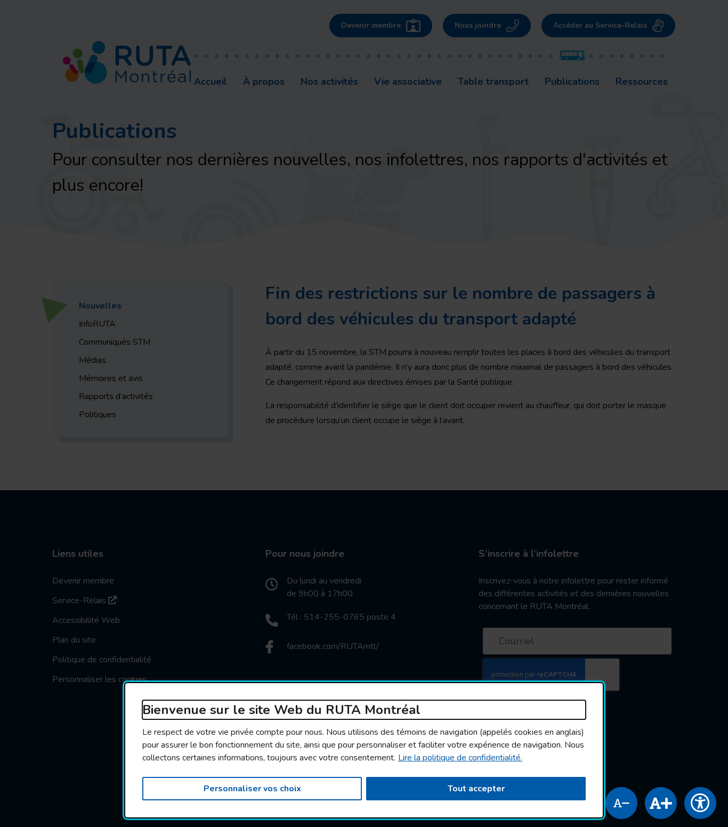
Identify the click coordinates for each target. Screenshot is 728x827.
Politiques (97, 414)
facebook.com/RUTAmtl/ (333, 646)
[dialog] (364, 750)
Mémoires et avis (111, 378)
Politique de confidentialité (101, 660)
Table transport (493, 81)
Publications (572, 81)
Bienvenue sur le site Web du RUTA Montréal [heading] (281, 709)
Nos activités (329, 81)
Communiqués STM (114, 342)
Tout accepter (476, 788)
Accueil (210, 81)
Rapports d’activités (116, 396)
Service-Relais (84, 600)
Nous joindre (478, 25)
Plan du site (74, 640)
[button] (621, 803)
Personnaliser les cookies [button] (99, 679)
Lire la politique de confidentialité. (460, 758)
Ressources (642, 81)
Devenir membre (371, 25)
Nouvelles (100, 306)
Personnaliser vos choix (252, 788)
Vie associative (408, 81)
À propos (264, 81)
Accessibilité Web (86, 620)
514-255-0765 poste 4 (350, 617)
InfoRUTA (97, 324)
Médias (92, 360)
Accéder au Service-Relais (600, 25)
